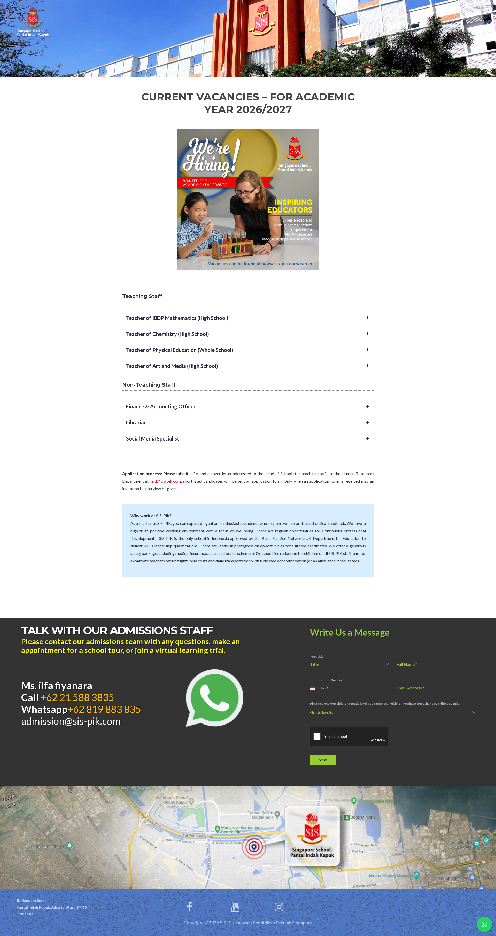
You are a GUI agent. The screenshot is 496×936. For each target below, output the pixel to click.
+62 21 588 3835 (76, 697)
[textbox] (348, 664)
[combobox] (349, 664)
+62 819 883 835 (104, 709)
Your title (317, 656)
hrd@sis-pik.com (166, 480)
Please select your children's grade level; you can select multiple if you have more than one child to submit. (385, 703)
